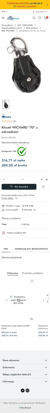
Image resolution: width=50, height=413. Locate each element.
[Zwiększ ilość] (42, 179)
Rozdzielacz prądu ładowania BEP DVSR (16, 327)
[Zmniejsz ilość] (4, 179)
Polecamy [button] (12, 273)
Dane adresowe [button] (11, 360)
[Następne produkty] (43, 300)
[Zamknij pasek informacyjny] (47, 4)
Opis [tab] (6, 249)
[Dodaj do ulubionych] (43, 187)
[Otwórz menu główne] (3, 17)
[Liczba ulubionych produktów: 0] (39, 17)
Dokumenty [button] (9, 367)
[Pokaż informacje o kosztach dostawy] (34, 209)
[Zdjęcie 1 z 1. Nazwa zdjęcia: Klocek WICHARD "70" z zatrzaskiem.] (6, 104)
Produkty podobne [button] (32, 273)
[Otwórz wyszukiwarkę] (34, 17)
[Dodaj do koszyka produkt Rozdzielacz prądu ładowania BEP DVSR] (31, 318)
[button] (9, 121)
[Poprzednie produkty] (6, 300)
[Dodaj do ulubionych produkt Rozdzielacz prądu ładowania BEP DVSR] (32, 281)
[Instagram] (27, 390)
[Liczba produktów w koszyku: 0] (45, 17)
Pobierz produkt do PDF (16, 232)
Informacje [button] (8, 381)
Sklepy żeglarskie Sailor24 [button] (17, 374)
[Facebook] (23, 390)
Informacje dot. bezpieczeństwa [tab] (31, 249)
